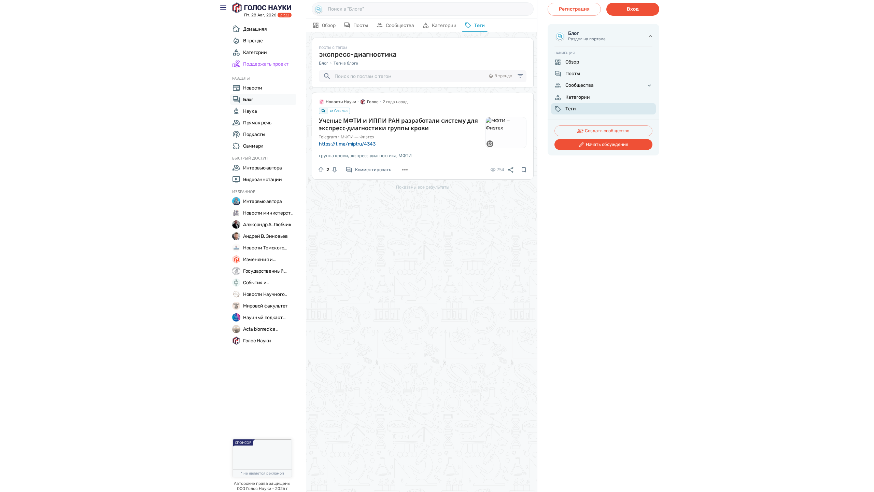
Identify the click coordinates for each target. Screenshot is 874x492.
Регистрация (574, 9)
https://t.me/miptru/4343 (347, 144)
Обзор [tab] (329, 25)
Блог (323, 63)
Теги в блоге (346, 63)
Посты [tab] (360, 25)
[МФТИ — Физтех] (506, 132)
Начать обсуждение (607, 144)
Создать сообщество (607, 130)
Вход (633, 9)
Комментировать (373, 169)
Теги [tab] (479, 25)
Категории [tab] (444, 25)
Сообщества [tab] (400, 25)
